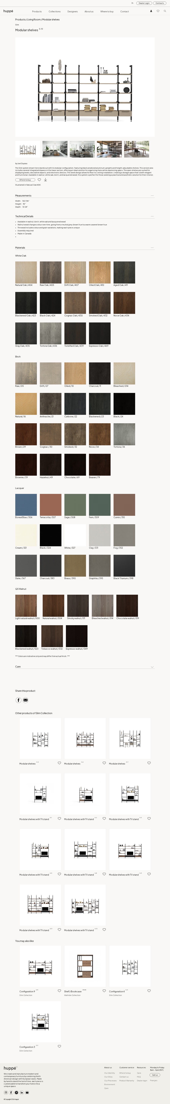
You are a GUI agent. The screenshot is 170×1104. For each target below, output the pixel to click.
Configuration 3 (28, 1047)
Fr (132, 3)
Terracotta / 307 (48, 517)
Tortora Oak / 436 (48, 346)
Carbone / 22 (70, 416)
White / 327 (69, 548)
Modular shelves (29, 763)
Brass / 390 (70, 578)
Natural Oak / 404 (23, 285)
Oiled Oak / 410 (96, 285)
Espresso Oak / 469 (98, 346)
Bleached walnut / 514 (102, 618)
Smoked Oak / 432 (98, 315)
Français (153, 1080)
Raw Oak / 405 (47, 285)
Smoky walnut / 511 (76, 618)
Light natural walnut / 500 (27, 618)
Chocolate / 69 (72, 477)
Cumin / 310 (119, 517)
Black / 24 (118, 416)
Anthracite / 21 (46, 416)
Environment (109, 1084)
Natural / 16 (20, 416)
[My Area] (151, 11)
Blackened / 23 (96, 416)
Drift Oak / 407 (71, 285)
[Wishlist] (158, 11)
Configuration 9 (28, 991)
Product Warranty (126, 1081)
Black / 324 (45, 548)
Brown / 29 (20, 447)
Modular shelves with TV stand (35, 819)
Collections (55, 11)
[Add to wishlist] (38, 180)
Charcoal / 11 (95, 386)
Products (37, 11)
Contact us (123, 1077)
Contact (124, 11)
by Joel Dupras (21, 163)
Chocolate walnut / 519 (127, 618)
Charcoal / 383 (47, 578)
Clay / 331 (93, 548)
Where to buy (106, 11)
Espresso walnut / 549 (77, 649)
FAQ (139, 1077)
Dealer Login (144, 3)
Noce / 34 (94, 447)
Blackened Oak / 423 (25, 315)
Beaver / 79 (94, 477)
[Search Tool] (165, 11)
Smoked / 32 (70, 447)
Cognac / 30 (46, 447)
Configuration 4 (118, 991)
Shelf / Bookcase (75, 991)
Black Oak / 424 (47, 315)
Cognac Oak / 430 (73, 315)
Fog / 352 (118, 548)
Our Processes (110, 1081)
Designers (73, 11)
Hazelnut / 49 (46, 477)
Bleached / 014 (121, 386)
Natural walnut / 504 (52, 618)
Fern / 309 (94, 517)
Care (106, 1088)
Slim (17, 25)
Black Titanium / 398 (123, 578)
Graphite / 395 (96, 578)
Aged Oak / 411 (121, 285)
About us (89, 11)
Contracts (160, 3)
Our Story (108, 1077)
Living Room (34, 19)
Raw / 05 (19, 386)
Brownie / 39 (21, 477)
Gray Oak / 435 (22, 346)
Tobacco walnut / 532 (52, 649)
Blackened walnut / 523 (26, 649)
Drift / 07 (44, 386)
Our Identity (109, 1073)
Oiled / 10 (69, 386)
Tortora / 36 (119, 447)
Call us (155, 1075)
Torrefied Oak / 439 (74, 346)
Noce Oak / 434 (121, 315)
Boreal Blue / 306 (23, 517)
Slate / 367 (20, 578)
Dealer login (142, 1081)
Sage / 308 (69, 517)
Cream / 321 (21, 548)
